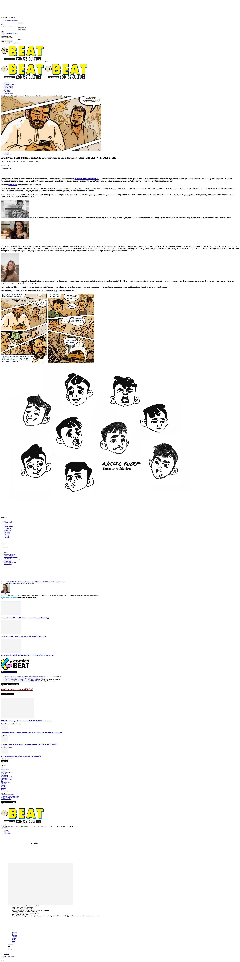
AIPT (2, 768)
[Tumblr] (44, 172)
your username (22, 27)
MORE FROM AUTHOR (27, 597)
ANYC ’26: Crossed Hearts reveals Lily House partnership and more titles (23, 676)
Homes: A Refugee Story (10, 557)
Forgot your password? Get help (9, 33)
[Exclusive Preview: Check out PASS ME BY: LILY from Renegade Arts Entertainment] (11, 652)
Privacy (3, 34)
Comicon (3, 771)
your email (21, 39)
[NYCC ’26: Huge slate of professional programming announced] (4, 753)
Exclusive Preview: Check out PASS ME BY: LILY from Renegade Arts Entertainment (28, 655)
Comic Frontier (8, 772)
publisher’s (12, 185)
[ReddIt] (31, 172)
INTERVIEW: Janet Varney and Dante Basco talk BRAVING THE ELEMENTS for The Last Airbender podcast (37, 581)
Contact (6, 832)
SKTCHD (3, 788)
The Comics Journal (6, 790)
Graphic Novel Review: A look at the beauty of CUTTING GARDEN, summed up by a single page (31, 733)
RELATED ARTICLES (9, 597)
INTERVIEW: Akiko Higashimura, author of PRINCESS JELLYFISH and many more (26, 721)
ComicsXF (3, 774)
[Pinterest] (17, 172)
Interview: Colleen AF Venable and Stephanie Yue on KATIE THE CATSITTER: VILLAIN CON (29, 744)
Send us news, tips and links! (17, 689)
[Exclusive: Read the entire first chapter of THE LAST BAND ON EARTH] (11, 633)
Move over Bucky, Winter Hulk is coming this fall (20, 583)
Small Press (7, 561)
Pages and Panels (5, 782)
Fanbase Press (4, 775)
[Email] (37, 172)
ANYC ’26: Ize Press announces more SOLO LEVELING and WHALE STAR (23, 679)
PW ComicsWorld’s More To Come (10, 796)
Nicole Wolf (7, 558)
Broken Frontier (5, 769)
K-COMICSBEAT (8, 86)
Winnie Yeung (8, 564)
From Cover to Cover (6, 776)
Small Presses (12, 95)
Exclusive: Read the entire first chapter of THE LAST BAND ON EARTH (23, 636)
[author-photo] (5, 592)
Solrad (2, 789)
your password (22, 29)
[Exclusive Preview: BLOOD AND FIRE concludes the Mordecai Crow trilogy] (11, 615)
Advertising (7, 833)
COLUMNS (7, 90)
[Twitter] (11, 172)
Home (2, 95)
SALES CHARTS (8, 87)
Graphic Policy (5, 778)
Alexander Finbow (9, 555)
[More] (51, 172)
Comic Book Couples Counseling (9, 797)
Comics (6, 95)
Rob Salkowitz (5, 785)
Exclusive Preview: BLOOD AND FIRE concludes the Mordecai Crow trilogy (25, 618)
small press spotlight (10, 562)
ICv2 (2, 781)
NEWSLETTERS (8, 93)
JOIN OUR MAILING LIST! (11, 20)
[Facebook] (4, 172)
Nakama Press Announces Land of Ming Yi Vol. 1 (17, 678)
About (6, 830)
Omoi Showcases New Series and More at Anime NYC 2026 (20, 681)
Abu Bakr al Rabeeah (9, 554)
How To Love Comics (6, 779)
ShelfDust (3, 786)
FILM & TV (7, 83)
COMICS (6, 82)
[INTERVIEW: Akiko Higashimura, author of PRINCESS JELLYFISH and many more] (17, 718)
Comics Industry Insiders (7, 794)
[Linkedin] (24, 172)
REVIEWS (7, 89)
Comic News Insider (6, 799)
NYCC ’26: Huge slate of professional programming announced (21, 756)
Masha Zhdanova (5, 724)
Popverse (3, 783)
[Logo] (23, 79)
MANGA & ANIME (9, 85)
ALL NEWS (7, 92)
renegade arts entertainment (12, 559)
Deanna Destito (5, 165)
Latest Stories (11, 672)
